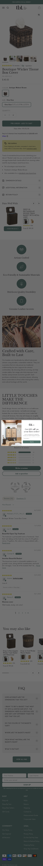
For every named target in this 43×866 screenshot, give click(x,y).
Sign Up (32, 442)
